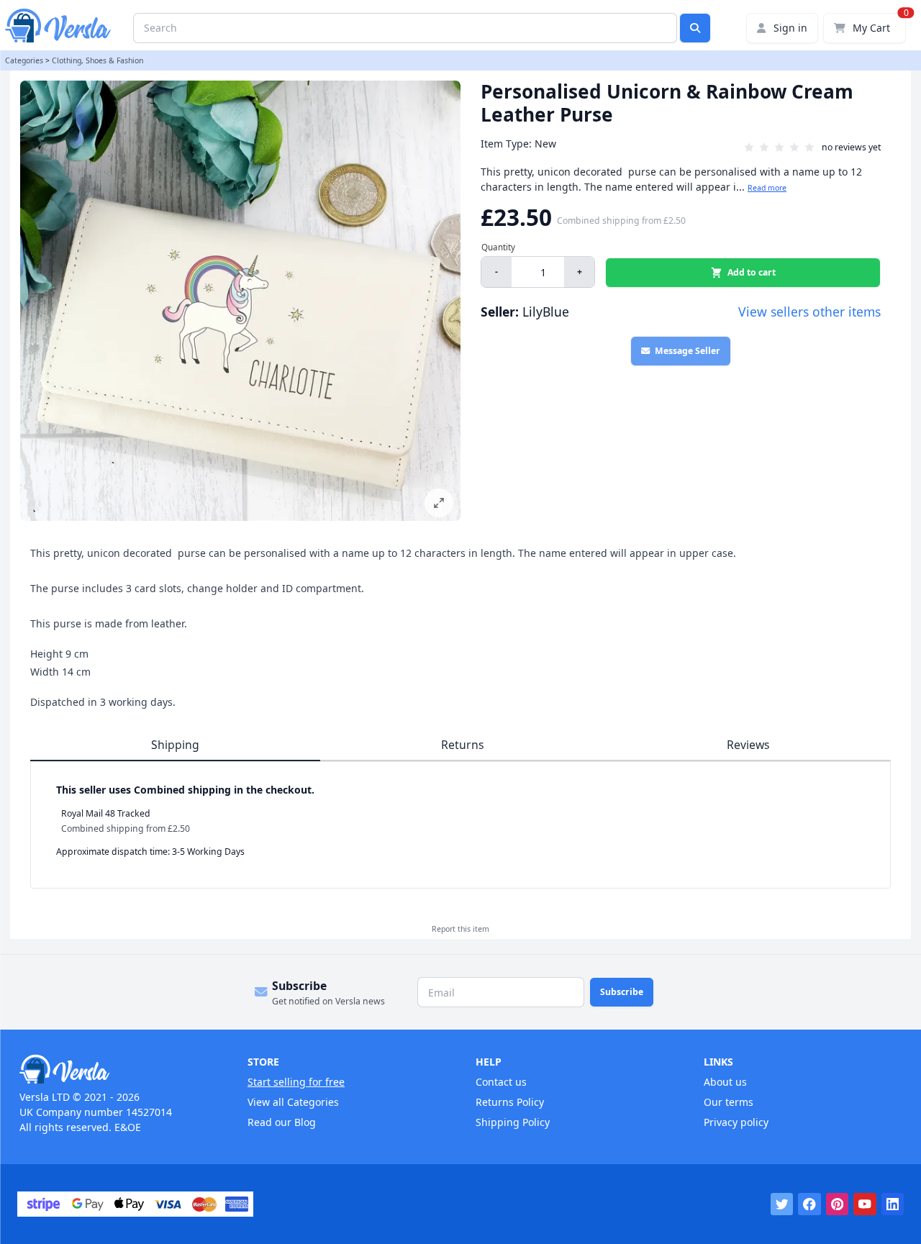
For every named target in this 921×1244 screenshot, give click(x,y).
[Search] (695, 28)
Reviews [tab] (748, 745)
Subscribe (621, 992)
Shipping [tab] (175, 745)
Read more (767, 188)
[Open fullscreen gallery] (439, 503)
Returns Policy (510, 1102)
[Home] (118, 1069)
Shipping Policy (513, 1122)
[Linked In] (892, 1204)
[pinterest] (837, 1204)
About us (725, 1082)
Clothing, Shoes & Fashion (97, 60)
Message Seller (687, 351)
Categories (24, 60)
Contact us (501, 1082)
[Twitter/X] (782, 1204)
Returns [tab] (462, 745)
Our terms (728, 1102)
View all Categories (293, 1102)
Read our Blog (282, 1122)
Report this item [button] (460, 929)
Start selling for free (296, 1082)
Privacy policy (736, 1122)
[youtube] (864, 1204)
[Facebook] (809, 1204)
